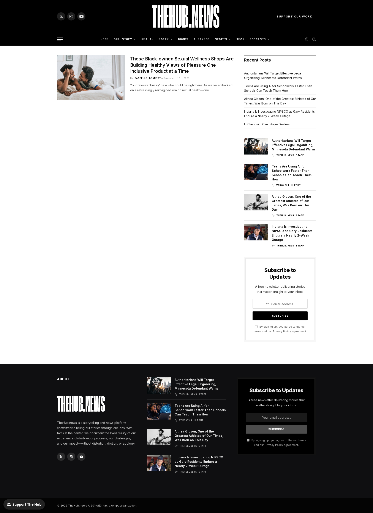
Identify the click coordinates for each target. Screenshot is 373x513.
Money (164, 39)
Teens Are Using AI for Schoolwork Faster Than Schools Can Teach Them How (291, 172)
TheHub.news (77, 505)
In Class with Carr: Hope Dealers (267, 124)
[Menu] (60, 39)
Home (105, 39)
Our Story (123, 39)
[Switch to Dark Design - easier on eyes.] (307, 39)
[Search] (313, 39)
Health (147, 39)
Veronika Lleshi (288, 185)
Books (183, 39)
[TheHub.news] (186, 16)
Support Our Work (294, 16)
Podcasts (258, 39)
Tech (240, 39)
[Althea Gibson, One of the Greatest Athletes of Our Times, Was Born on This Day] (256, 202)
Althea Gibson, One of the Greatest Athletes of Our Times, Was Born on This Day (291, 203)
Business (201, 39)
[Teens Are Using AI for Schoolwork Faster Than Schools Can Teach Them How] (256, 172)
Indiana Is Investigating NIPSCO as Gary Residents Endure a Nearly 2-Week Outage (292, 233)
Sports (221, 39)
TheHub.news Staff (290, 155)
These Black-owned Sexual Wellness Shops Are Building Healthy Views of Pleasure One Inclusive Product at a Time (182, 65)
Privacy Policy (282, 331)
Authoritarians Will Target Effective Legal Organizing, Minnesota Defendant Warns (294, 145)
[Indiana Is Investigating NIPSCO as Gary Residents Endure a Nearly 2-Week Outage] (256, 232)
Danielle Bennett (148, 78)
